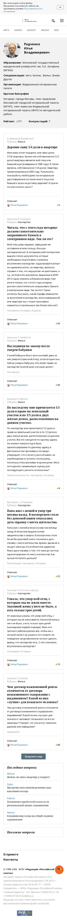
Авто (6, 30)
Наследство (24, 222)
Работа (11, 798)
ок (60, 7)
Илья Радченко (19, 205)
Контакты (10, 859)
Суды (10, 784)
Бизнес (31, 30)
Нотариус (25, 310)
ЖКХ (56, 30)
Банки (18, 30)
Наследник (13, 310)
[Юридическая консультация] (12, 20)
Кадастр (36, 310)
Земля (21, 402)
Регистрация (14, 563)
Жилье (45, 30)
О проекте (10, 854)
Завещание (13, 731)
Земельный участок (18, 475)
